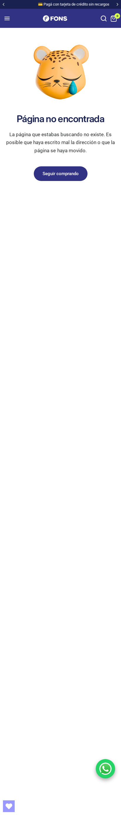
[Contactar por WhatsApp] (105, 768)
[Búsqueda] (104, 18)
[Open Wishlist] (9, 806)
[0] (113, 18)
